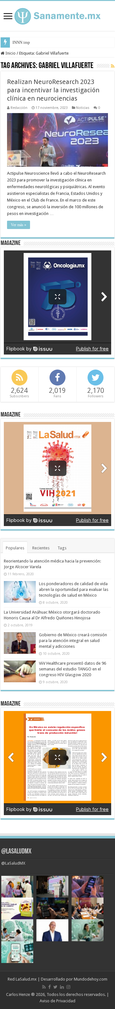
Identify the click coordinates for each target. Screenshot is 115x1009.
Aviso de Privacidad (57, 1000)
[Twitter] (55, 987)
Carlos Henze (18, 994)
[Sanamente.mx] (57, 15)
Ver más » (18, 225)
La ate (17, 42)
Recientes (41, 548)
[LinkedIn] (62, 987)
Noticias (82, 108)
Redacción (19, 108)
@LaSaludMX (16, 851)
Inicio (10, 53)
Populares (15, 548)
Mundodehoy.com (90, 979)
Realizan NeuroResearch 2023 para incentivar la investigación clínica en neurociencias (53, 90)
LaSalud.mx (26, 979)
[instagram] (68, 987)
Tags (61, 548)
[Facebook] (49, 987)
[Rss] (44, 987)
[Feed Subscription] (112, 66)
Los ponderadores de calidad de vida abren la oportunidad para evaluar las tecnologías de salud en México (73, 589)
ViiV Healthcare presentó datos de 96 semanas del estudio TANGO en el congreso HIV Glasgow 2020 (72, 669)
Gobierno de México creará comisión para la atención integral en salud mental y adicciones (73, 640)
